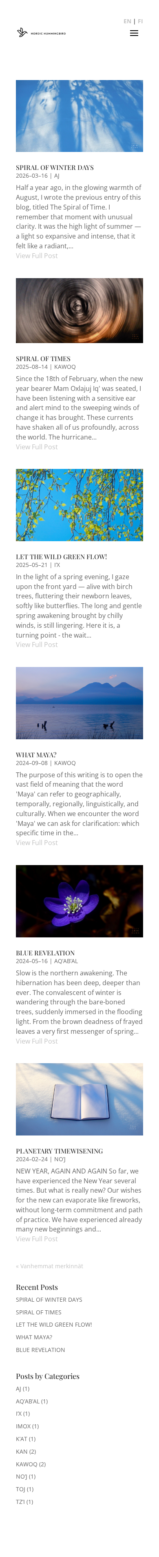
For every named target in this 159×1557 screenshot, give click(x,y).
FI (140, 21)
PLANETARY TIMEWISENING (59, 1151)
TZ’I (20, 1502)
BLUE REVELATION (45, 952)
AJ (57, 175)
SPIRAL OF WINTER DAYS (55, 167)
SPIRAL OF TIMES (43, 358)
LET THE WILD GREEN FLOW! (61, 556)
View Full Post (37, 255)
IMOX (23, 1426)
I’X (57, 565)
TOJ (20, 1489)
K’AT (21, 1439)
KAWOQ (65, 366)
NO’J (60, 1159)
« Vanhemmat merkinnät (49, 1266)
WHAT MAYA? (36, 754)
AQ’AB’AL (66, 961)
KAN (22, 1451)
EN (127, 21)
